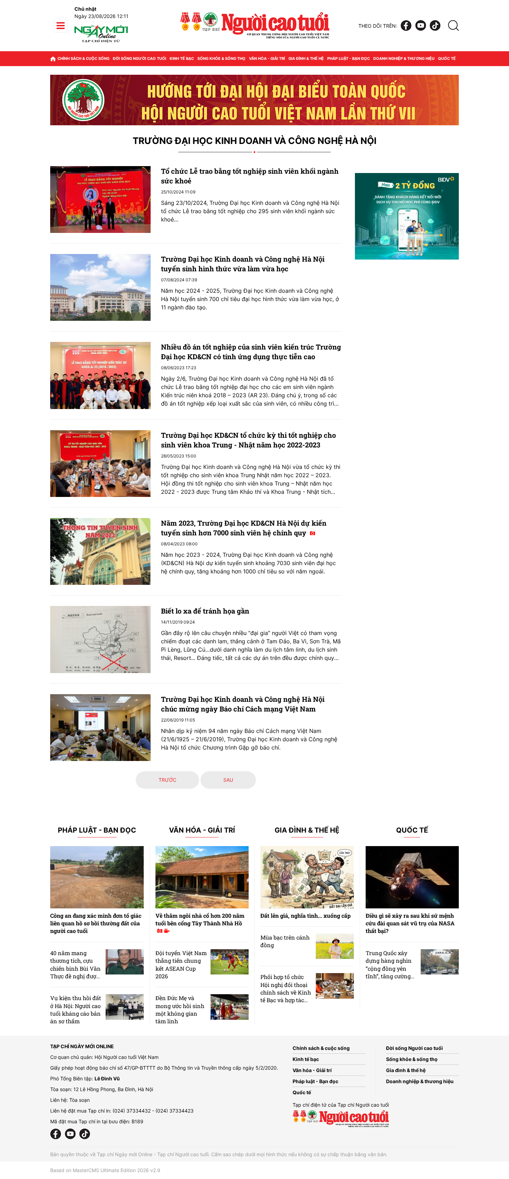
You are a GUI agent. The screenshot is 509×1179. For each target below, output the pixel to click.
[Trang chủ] (53, 58)
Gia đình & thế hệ (306, 58)
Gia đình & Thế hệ (307, 830)
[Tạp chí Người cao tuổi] (101, 42)
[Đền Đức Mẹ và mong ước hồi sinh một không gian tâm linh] (230, 1006)
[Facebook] (406, 25)
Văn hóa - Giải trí (267, 58)
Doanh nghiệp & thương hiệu (404, 58)
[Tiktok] (435, 25)
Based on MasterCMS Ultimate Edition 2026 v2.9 (105, 1170)
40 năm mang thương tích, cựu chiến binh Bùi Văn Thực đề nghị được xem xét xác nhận (75, 968)
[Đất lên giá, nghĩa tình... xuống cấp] (307, 877)
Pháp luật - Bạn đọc (348, 58)
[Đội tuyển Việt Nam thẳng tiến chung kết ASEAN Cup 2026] (230, 961)
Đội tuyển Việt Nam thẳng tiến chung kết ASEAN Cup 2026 (181, 964)
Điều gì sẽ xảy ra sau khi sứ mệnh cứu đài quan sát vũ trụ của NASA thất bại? (410, 923)
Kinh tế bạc (182, 58)
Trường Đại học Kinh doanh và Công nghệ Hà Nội (254, 141)
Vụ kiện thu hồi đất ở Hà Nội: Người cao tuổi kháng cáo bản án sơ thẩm (75, 1009)
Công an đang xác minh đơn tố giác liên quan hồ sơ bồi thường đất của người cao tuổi (95, 923)
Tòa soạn (79, 1100)
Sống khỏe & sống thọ (221, 58)
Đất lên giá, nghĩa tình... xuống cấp (305, 915)
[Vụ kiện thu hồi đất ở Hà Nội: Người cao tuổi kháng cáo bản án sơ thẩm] (125, 1006)
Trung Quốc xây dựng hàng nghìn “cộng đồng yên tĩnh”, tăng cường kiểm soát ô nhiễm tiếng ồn (390, 972)
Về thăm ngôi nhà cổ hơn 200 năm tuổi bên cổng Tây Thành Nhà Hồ (199, 919)
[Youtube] (420, 25)
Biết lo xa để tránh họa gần (205, 610)
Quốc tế (447, 58)
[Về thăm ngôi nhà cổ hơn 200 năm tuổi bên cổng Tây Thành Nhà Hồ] (202, 877)
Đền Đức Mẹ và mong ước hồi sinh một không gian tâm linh (179, 1009)
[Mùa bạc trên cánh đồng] (335, 946)
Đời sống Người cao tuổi (139, 58)
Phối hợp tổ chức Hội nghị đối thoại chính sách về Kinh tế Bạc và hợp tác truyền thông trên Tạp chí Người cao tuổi (285, 1000)
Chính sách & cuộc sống (83, 58)
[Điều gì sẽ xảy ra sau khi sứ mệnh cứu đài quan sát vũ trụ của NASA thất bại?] (412, 877)
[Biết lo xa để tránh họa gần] (100, 639)
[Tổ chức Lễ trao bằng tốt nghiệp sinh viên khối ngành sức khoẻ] (100, 199)
